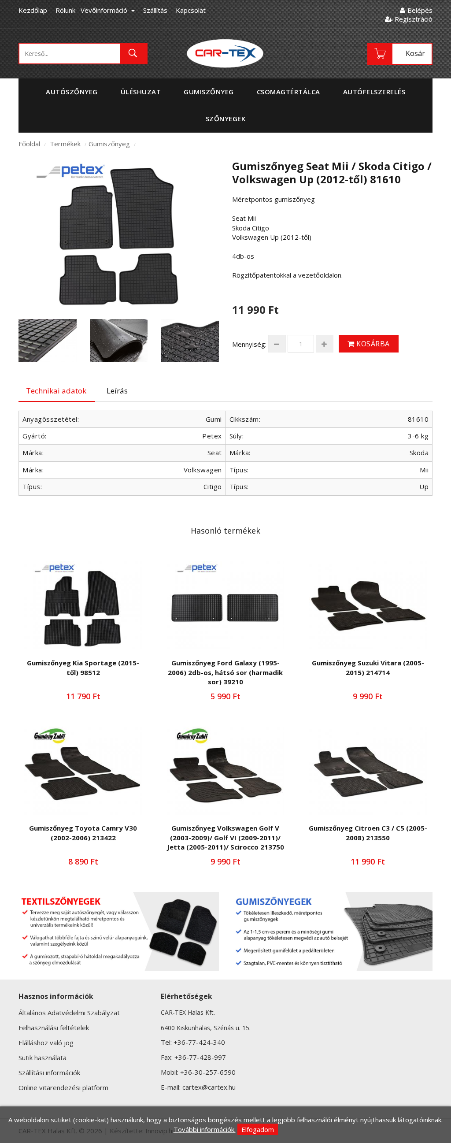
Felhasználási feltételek (53, 1027)
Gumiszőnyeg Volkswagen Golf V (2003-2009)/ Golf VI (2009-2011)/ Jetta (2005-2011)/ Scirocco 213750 (225, 837)
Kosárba (372, 344)
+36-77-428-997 (200, 1057)
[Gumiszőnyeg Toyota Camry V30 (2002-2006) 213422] (83, 771)
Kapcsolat (191, 10)
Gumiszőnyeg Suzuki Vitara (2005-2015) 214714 (368, 667)
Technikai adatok (56, 391)
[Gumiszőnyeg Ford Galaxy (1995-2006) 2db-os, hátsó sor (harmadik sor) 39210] (225, 605)
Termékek (65, 143)
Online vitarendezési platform (63, 1087)
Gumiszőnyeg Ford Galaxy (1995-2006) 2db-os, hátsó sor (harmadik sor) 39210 (225, 672)
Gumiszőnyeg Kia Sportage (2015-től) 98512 (83, 667)
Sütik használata (42, 1057)
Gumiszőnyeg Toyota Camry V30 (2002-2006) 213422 (83, 833)
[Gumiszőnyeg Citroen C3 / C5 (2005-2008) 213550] (368, 771)
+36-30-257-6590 (208, 1072)
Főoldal (29, 143)
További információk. (205, 1129)
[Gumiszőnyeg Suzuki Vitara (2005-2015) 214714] (368, 605)
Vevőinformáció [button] (105, 10)
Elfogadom (257, 1129)
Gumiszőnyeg (109, 143)
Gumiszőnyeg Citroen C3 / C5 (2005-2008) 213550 (368, 833)
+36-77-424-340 (199, 1042)
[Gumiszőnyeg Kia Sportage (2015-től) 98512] (83, 605)
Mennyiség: (249, 344)
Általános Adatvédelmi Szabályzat (69, 1012)
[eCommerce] (225, 52)
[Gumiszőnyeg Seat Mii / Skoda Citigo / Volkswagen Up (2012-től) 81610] (118, 234)
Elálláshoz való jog (46, 1042)
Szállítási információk (49, 1072)
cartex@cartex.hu (209, 1087)
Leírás (117, 391)
